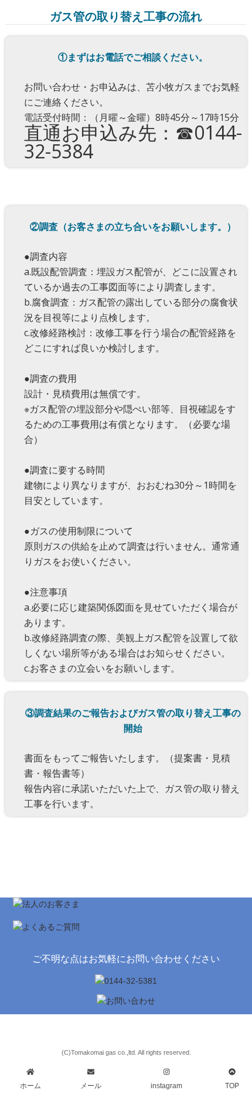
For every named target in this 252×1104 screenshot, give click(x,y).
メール (90, 1086)
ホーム (30, 1086)
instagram (166, 1086)
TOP (232, 1086)
